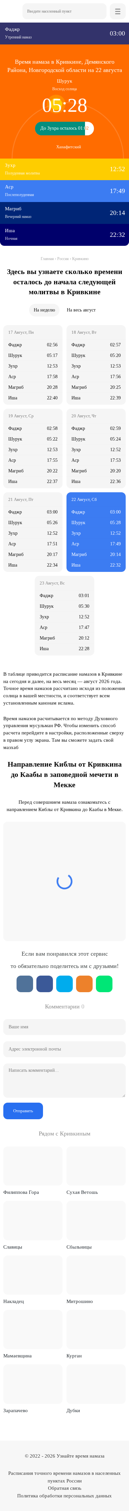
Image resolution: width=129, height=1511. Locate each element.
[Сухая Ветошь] (96, 1166)
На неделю (44, 310)
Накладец (13, 1301)
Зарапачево (15, 1410)
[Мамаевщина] (33, 1329)
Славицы (12, 1247)
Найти (99, 11)
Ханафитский (68, 146)
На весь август (81, 310)
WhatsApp (104, 984)
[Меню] (118, 11)
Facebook (44, 984)
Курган (74, 1355)
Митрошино (79, 1301)
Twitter (64, 984)
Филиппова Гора (21, 1192)
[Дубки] (96, 1384)
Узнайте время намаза (81, 1456)
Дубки (73, 1410)
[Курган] (96, 1329)
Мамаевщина (17, 1355)
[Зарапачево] (33, 1384)
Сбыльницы (79, 1247)
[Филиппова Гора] (33, 1166)
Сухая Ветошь (82, 1192)
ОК (84, 984)
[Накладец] (33, 1275)
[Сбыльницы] (96, 1220)
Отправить (23, 1110)
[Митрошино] (96, 1275)
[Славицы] (33, 1220)
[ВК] (25, 984)
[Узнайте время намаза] (11, 11)
